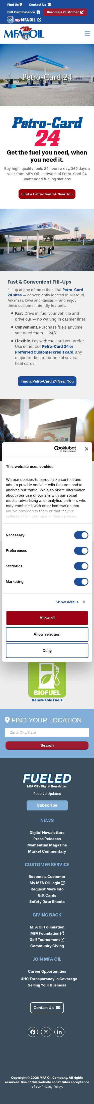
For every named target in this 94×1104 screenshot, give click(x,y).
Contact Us (38, 5)
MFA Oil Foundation (47, 927)
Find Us (13, 5)
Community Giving (47, 946)
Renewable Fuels (47, 700)
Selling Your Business (47, 985)
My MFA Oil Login (45, 883)
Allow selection (47, 634)
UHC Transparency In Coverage (49, 979)
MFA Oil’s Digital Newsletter (47, 786)
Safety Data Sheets (47, 901)
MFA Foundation (45, 933)
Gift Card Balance (21, 12)
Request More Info (47, 889)
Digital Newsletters (47, 832)
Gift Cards (47, 895)
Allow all (47, 618)
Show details (67, 602)
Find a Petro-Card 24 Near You (47, 194)
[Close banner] (86, 449)
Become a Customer (63, 12)
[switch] (81, 551)
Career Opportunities (47, 971)
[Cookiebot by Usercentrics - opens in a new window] (56, 449)
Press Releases (47, 839)
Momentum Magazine (47, 845)
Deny (47, 650)
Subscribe (47, 805)
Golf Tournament (45, 939)
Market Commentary (47, 851)
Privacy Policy (52, 1086)
